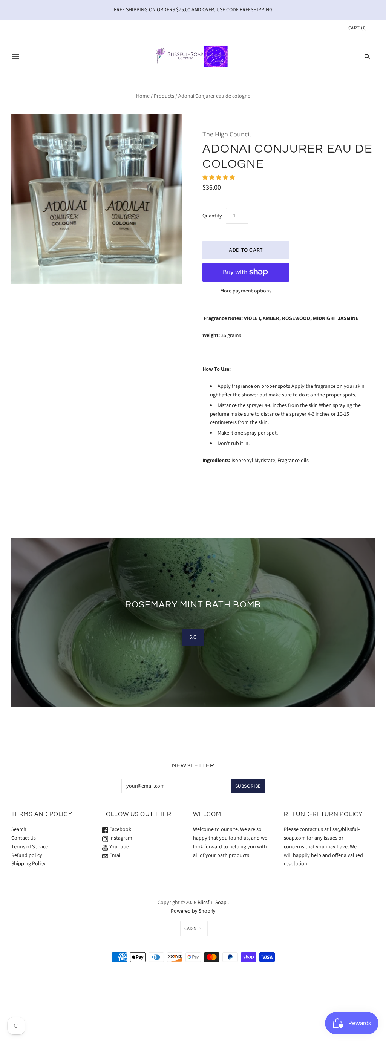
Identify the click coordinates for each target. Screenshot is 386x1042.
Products (164, 96)
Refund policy (26, 855)
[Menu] (15, 56)
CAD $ (190, 928)
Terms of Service (29, 847)
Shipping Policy (28, 864)
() (357, 27)
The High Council (226, 134)
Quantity (212, 216)
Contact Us (23, 838)
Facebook (119, 829)
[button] (219, 178)
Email (115, 855)
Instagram (120, 838)
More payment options (245, 291)
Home (143, 96)
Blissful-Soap (212, 902)
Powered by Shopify (193, 911)
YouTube (118, 847)
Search (18, 829)
